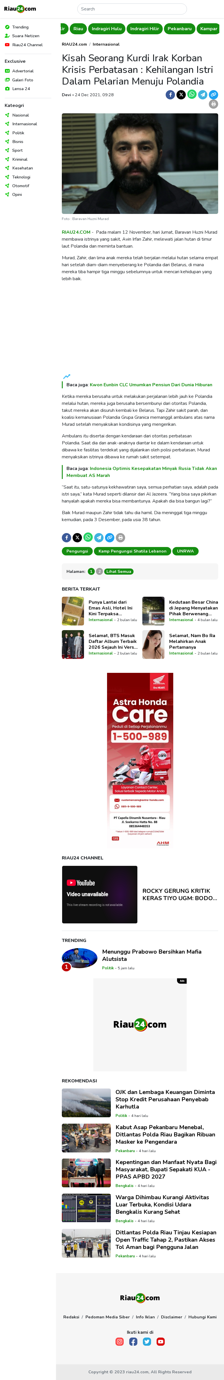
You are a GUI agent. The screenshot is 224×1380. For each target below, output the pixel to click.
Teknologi (21, 177)
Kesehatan (22, 168)
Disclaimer (171, 1317)
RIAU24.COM (76, 232)
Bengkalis (125, 1185)
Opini (17, 194)
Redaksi (71, 1317)
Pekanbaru (171, 29)
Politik (18, 133)
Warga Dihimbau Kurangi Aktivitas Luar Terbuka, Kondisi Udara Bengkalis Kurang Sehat (162, 1204)
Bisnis (17, 141)
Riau (69, 29)
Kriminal (19, 159)
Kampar (199, 29)
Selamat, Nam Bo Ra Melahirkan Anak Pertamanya (192, 641)
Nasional (20, 115)
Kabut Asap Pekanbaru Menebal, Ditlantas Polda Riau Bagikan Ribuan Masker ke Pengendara (165, 1134)
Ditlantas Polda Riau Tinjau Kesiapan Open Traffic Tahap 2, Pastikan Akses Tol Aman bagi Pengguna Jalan (166, 1240)
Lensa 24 (21, 89)
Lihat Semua (118, 571)
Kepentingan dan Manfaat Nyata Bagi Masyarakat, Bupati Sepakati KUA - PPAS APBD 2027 (166, 1169)
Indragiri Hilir (135, 29)
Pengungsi (77, 551)
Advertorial (23, 71)
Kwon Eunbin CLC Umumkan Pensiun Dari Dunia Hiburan (151, 385)
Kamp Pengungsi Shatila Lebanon (133, 551)
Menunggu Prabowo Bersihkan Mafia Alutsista (152, 955)
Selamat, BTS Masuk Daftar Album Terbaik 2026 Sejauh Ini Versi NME (113, 641)
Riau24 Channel (27, 45)
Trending (20, 27)
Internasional (24, 124)
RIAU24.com (74, 44)
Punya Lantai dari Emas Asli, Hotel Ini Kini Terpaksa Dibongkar (110, 608)
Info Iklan (145, 1317)
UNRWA (185, 551)
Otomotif (20, 186)
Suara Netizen (25, 36)
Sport (17, 150)
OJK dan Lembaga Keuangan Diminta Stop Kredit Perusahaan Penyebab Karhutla (165, 1099)
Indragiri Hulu (98, 29)
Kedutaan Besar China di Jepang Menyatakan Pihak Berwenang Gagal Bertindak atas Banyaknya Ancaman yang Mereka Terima (193, 608)
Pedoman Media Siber (107, 1317)
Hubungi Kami (202, 1317)
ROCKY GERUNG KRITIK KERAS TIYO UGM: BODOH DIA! (180, 894)
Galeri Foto (22, 80)
